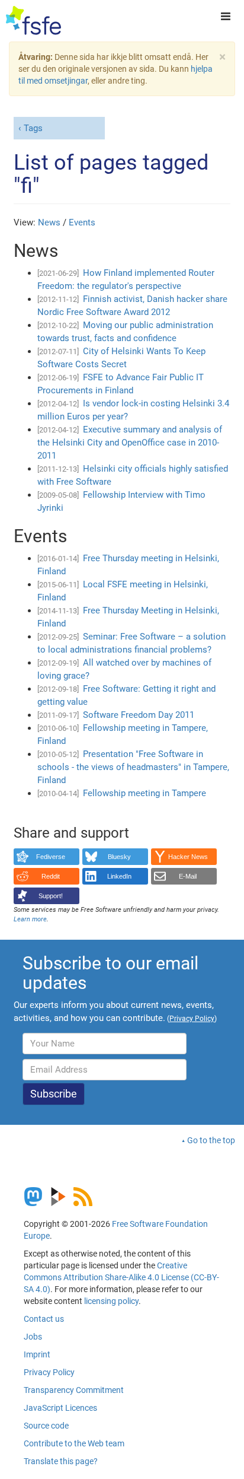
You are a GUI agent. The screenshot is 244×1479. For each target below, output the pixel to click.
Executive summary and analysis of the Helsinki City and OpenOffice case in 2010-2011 (129, 442)
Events (82, 222)
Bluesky (119, 856)
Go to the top (211, 1140)
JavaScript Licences (60, 1408)
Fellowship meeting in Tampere (144, 793)
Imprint (37, 1354)
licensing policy (111, 1301)
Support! (50, 895)
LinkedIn (119, 876)
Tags (33, 128)
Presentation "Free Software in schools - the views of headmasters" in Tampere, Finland (133, 767)
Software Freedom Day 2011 (138, 715)
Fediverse (50, 856)
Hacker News (188, 856)
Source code (46, 1425)
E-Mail (188, 876)
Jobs (33, 1336)
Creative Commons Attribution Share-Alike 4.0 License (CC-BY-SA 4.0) (121, 1277)
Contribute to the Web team (74, 1443)
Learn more (30, 919)
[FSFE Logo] (33, 21)
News (49, 222)
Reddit (50, 876)
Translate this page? (61, 1461)
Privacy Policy (49, 1372)
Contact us (44, 1319)
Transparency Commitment (74, 1390)
